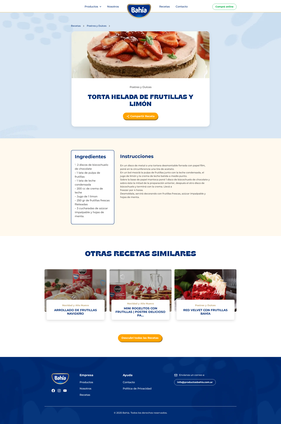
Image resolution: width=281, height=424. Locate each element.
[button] (195, 382)
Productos (91, 6)
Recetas (164, 6)
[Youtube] (65, 390)
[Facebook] (53, 390)
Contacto (182, 6)
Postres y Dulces (96, 25)
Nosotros (113, 6)
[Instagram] (59, 390)
